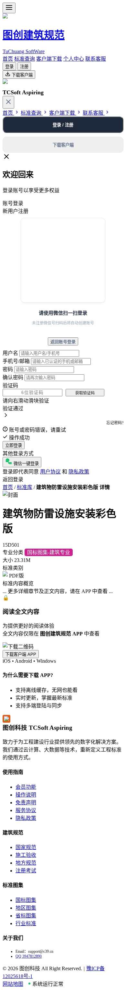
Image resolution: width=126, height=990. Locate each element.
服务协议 (26, 810)
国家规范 (26, 847)
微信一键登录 (25, 463)
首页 (8, 59)
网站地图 (13, 984)
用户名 (10, 353)
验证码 (10, 385)
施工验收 (26, 855)
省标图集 (26, 915)
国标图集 (26, 900)
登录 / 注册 (63, 124)
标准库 (24, 487)
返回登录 (13, 479)
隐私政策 (78, 471)
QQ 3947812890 (29, 956)
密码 (8, 369)
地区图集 (26, 908)
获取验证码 (85, 393)
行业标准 (26, 923)
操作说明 (26, 795)
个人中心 (73, 59)
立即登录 (13, 445)
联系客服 (95, 59)
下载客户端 (21, 75)
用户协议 (50, 471)
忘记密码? (114, 423)
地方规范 (26, 863)
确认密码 (13, 377)
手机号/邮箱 (16, 361)
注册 (24, 66)
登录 (9, 66)
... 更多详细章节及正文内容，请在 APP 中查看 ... (58, 591)
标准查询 (24, 59)
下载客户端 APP (20, 654)
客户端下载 (49, 59)
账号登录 (13, 203)
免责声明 (26, 802)
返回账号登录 (63, 341)
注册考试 (26, 870)
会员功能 (26, 787)
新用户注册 (15, 211)
